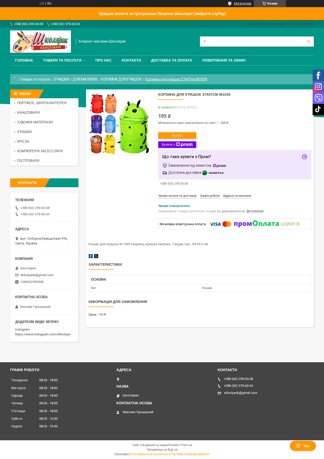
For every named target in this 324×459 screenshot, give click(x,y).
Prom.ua (186, 445)
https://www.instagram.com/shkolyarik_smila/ (49, 334)
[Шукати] (309, 41)
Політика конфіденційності (190, 454)
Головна (24, 60)
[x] (96, 257)
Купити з (168, 144)
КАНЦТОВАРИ (28, 112)
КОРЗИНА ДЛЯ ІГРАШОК (121, 79)
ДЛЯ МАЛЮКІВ (85, 79)
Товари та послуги (62, 60)
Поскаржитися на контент (150, 454)
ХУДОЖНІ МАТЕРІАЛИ (35, 122)
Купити (177, 135)
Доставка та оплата (171, 60)
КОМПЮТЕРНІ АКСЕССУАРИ (40, 151)
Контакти (131, 60)
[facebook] (91, 257)
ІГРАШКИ (61, 79)
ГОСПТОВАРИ (28, 161)
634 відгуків (242, 3)
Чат (306, 446)
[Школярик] (40, 41)
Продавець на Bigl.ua (162, 449)
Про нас (103, 60)
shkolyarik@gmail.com (37, 275)
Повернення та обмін (224, 60)
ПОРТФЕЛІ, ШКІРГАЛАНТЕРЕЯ (41, 103)
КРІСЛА (23, 141)
